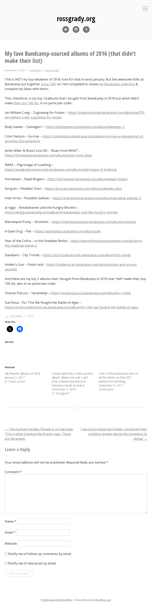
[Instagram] (76, 29)
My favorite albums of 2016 (22, 373)
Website (11, 543)
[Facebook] (86, 29)
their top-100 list (26, 103)
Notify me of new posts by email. (32, 563)
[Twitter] (65, 29)
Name (10, 521)
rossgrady (35, 70)
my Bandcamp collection (117, 84)
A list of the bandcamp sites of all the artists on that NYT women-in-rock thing (118, 377)
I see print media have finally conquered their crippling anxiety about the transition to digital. (114, 434)
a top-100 (48, 84)
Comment (13, 472)
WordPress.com (103, 600)
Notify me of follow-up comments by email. (40, 554)
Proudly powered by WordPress (56, 600)
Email (10, 532)
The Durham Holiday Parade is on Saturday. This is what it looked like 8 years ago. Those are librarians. (39, 434)
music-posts (52, 70)
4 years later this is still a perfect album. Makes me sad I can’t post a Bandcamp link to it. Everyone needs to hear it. (72, 379)
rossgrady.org (76, 18)
